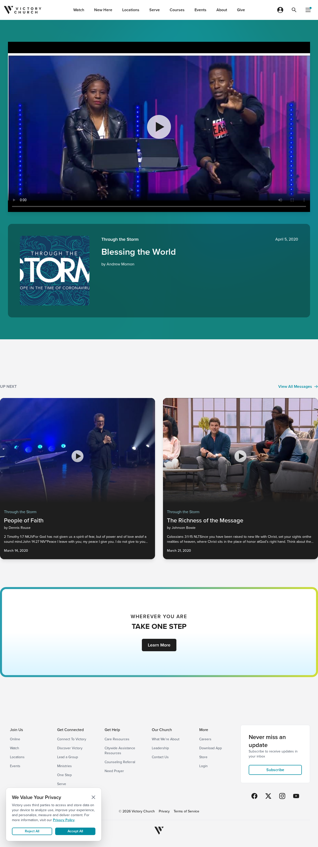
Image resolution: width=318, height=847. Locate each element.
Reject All (32, 831)
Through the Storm (120, 239)
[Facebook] (254, 796)
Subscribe (275, 770)
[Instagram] (282, 796)
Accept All (75, 831)
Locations (130, 10)
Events (200, 10)
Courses (177, 10)
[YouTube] (296, 796)
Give (241, 10)
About (221, 10)
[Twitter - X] (268, 796)
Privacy (164, 811)
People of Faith (23, 520)
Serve (154, 10)
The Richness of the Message (205, 520)
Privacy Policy (64, 820)
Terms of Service (186, 811)
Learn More (159, 645)
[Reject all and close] (93, 797)
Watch (78, 10)
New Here (103, 10)
